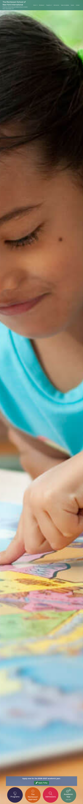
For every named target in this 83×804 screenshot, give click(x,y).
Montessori (41, 5)
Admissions (56, 5)
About (34, 5)
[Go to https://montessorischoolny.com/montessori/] (33, 795)
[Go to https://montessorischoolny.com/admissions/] (50, 795)
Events (72, 5)
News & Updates (65, 5)
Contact (77, 5)
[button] (37, 5)
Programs (48, 5)
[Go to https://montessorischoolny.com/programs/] (15, 795)
